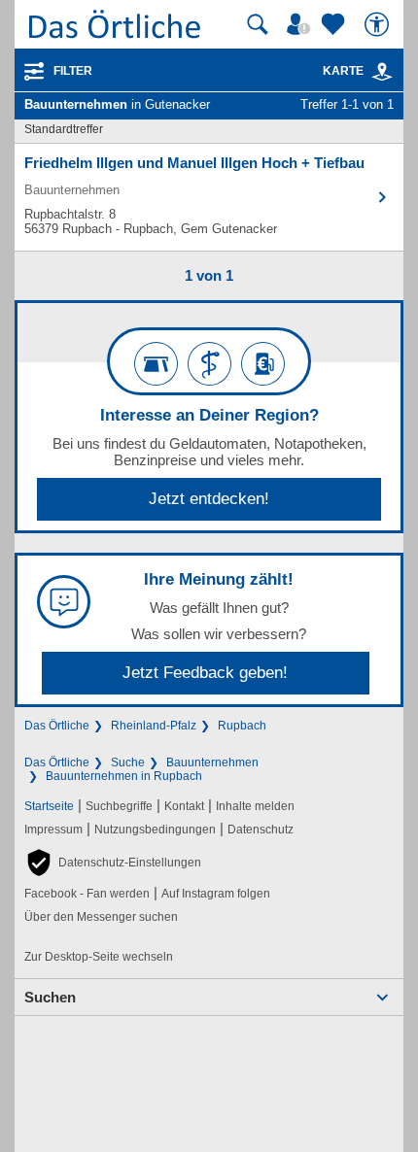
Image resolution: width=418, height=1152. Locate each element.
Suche (128, 762)
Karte (343, 71)
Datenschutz (260, 829)
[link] (382, 72)
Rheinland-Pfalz (153, 725)
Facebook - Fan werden (87, 893)
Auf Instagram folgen (215, 893)
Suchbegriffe (119, 806)
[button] (112, 862)
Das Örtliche (56, 725)
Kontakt (184, 806)
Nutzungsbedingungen (155, 829)
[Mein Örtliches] (301, 24)
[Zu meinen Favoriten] (335, 24)
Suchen (50, 997)
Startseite (49, 806)
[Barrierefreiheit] (379, 24)
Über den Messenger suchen (101, 917)
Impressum (53, 829)
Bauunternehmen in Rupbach (124, 776)
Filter (72, 71)
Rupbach (242, 725)
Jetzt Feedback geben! (205, 672)
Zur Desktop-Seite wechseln (98, 957)
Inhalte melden (255, 806)
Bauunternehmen (212, 762)
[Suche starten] (257, 24)
